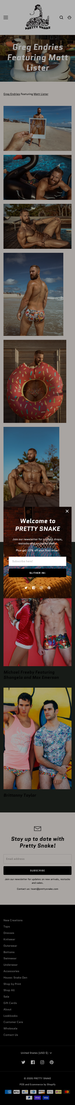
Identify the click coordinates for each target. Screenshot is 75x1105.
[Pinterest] (49, 588)
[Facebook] (34, 588)
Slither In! (37, 573)
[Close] (67, 511)
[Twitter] (26, 588)
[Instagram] (41, 588)
